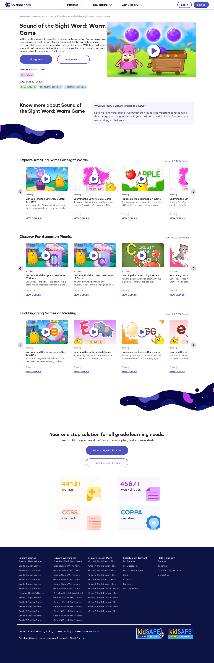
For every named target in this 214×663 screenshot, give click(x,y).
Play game (36, 59)
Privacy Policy (44, 631)
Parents (73, 4)
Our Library (130, 4)
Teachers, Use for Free (107, 462)
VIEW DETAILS (33, 218)
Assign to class (73, 59)
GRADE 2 (26, 74)
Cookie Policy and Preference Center (77, 631)
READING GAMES (50, 86)
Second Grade (57, 16)
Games (37, 16)
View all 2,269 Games (177, 314)
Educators (100, 4)
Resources (25, 16)
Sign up (201, 4)
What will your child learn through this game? (120, 105)
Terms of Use (27, 631)
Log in (184, 4)
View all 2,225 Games (177, 237)
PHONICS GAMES (75, 86)
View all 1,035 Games (177, 161)
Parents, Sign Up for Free (107, 450)
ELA (45, 16)
